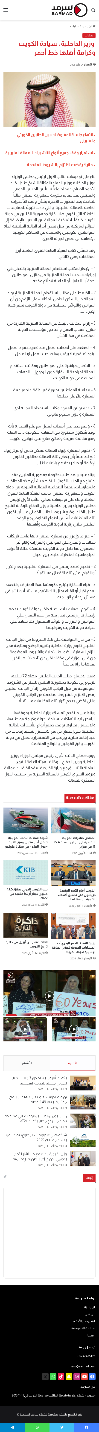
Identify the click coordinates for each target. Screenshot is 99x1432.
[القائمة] (5, 12)
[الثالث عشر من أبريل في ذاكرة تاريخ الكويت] (25, 925)
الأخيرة (72, 1063)
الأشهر (27, 1063)
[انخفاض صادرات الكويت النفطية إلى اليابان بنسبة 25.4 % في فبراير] (73, 820)
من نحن (90, 1314)
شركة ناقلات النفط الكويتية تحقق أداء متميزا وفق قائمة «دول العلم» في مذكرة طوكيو (26, 842)
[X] (45, 1376)
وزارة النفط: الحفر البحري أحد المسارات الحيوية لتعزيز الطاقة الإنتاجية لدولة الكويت (74, 947)
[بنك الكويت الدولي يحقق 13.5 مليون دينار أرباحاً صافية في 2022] (25, 872)
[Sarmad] (69, 10)
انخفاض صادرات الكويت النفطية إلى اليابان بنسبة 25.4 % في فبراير (74, 842)
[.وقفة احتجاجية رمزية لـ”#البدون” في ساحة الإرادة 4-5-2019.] (74, 1029)
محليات (74, 26)
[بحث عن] (93, 12)
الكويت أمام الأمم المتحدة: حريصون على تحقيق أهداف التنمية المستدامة (77, 895)
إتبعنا (89, 1178)
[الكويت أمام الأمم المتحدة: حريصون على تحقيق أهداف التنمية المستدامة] (73, 873)
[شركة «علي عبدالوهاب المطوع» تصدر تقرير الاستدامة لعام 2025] (83, 1140)
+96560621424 (86, 1356)
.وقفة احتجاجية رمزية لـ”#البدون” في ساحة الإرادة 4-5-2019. (76, 1051)
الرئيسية (87, 26)
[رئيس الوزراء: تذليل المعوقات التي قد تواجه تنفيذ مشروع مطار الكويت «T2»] (83, 1121)
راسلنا (91, 1335)
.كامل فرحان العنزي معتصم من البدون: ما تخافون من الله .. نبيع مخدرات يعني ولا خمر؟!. (25, 1051)
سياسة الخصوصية (83, 1328)
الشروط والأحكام (84, 1321)
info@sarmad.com (83, 1366)
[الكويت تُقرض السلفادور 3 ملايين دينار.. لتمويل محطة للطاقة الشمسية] (83, 1083)
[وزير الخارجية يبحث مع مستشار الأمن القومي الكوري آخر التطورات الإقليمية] (83, 1158)
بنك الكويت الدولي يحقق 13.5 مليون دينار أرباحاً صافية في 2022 (27, 893)
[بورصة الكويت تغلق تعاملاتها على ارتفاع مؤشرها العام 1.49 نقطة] (83, 1102)
